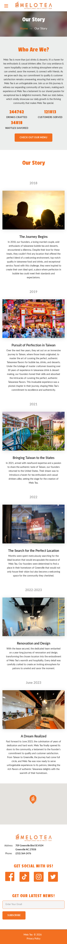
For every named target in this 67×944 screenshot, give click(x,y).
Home (24, 28)
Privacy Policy (33, 939)
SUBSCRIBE (13, 915)
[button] (33, 799)
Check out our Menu (33, 137)
